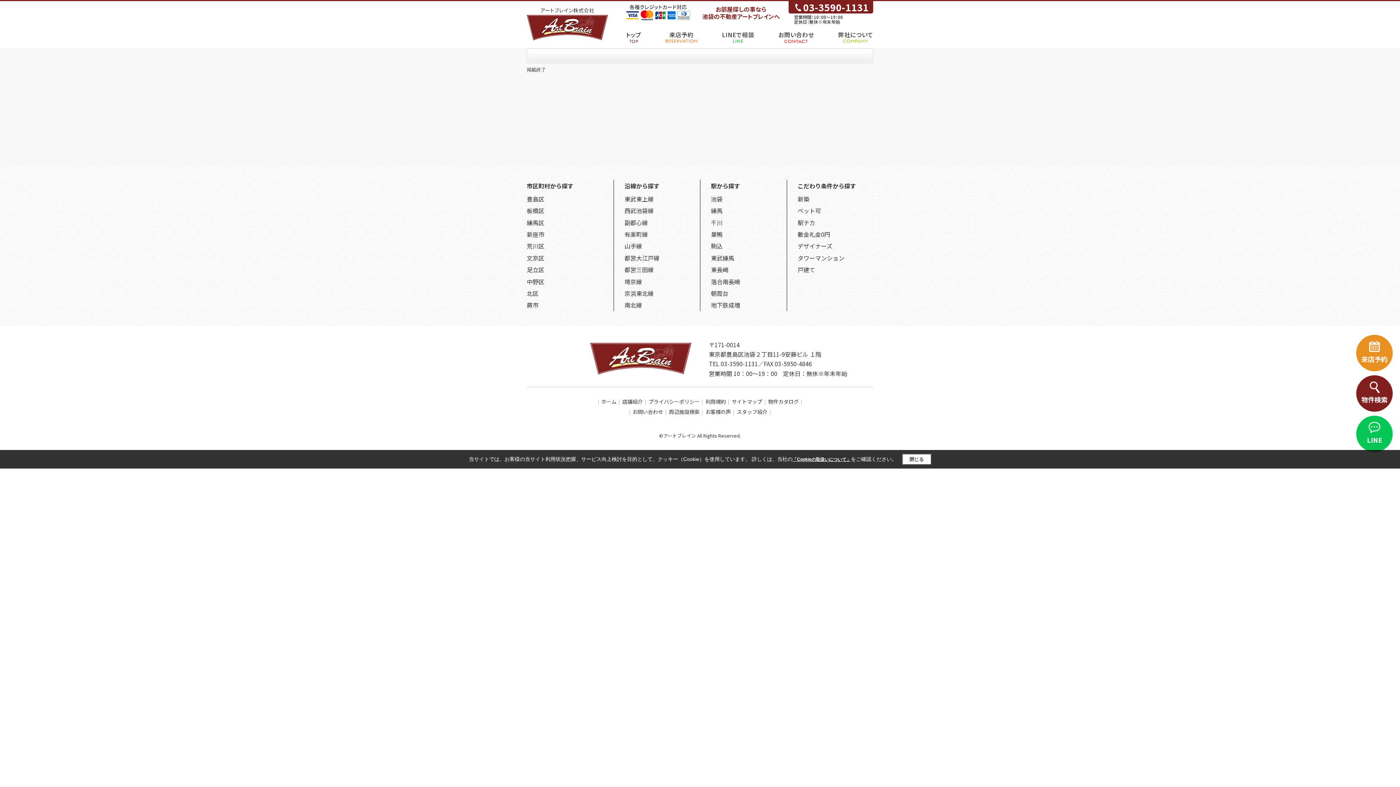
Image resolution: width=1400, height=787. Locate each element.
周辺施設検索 (684, 411)
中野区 (535, 281)
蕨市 (532, 305)
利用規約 (715, 401)
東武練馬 (722, 258)
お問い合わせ (796, 34)
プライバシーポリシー (674, 401)
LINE (1374, 440)
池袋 (717, 199)
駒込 (717, 246)
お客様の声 (718, 411)
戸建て (806, 269)
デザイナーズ (815, 246)
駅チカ (806, 222)
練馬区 (535, 222)
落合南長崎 (725, 281)
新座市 (535, 234)
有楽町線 (636, 234)
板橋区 (535, 210)
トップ (633, 34)
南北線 (633, 305)
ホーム (609, 401)
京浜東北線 (639, 293)
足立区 (535, 269)
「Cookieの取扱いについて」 (822, 459)
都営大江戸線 (642, 258)
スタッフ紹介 (752, 411)
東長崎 (719, 269)
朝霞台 (719, 293)
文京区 (535, 258)
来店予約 (681, 34)
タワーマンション (821, 258)
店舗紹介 (632, 401)
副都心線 (636, 222)
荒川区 (535, 246)
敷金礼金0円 (814, 234)
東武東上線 (639, 199)
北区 (532, 293)
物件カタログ (783, 401)
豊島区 (535, 199)
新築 (803, 199)
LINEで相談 (738, 34)
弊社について (855, 34)
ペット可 (809, 210)
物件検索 (1374, 399)
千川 (717, 222)
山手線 (633, 246)
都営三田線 (639, 269)
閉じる (917, 459)
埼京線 (633, 281)
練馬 (717, 210)
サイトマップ (747, 401)
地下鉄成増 (725, 305)
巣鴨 (717, 234)
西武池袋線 (639, 210)
